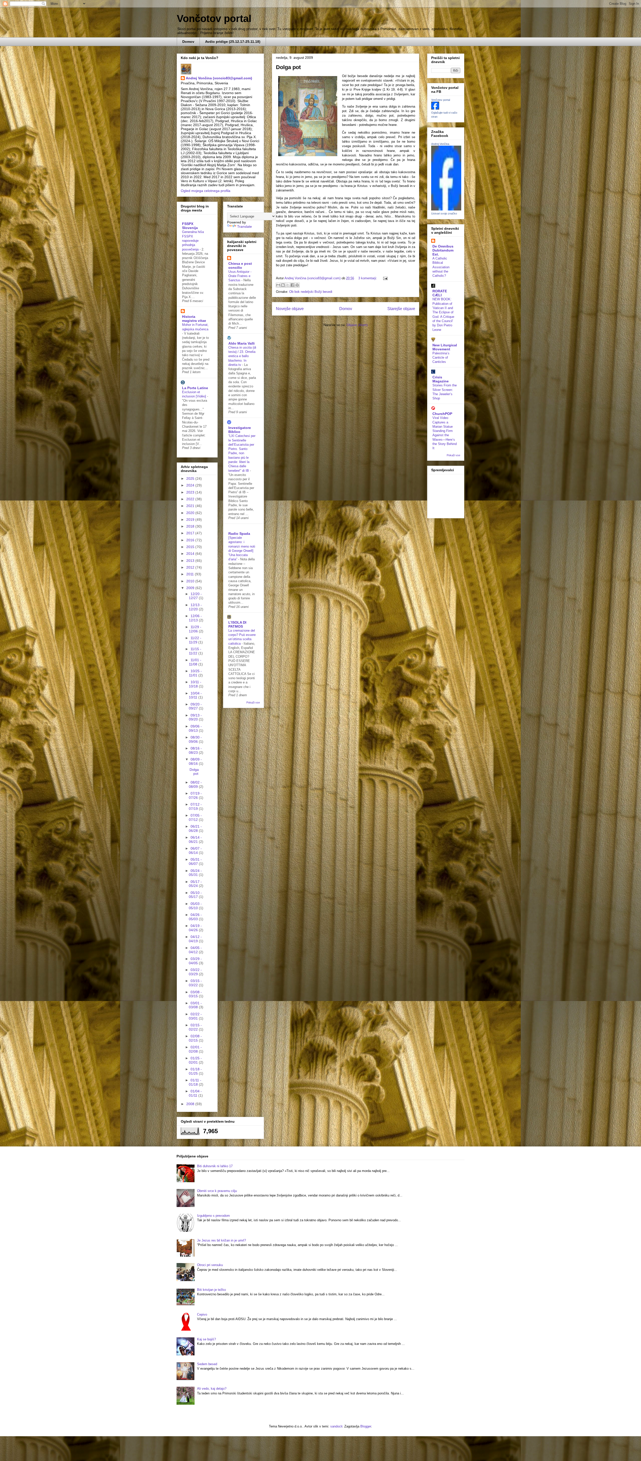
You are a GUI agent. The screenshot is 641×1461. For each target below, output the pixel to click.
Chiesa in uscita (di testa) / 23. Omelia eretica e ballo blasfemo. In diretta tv (242, 356)
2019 (190, 520)
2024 (190, 485)
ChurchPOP (442, 414)
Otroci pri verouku (210, 1265)
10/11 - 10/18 (195, 684)
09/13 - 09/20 (195, 717)
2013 (190, 561)
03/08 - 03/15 (195, 994)
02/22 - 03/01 (195, 1016)
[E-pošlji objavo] (384, 278)
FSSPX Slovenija (190, 226)
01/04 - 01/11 (195, 1093)
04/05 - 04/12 (195, 950)
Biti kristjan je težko (211, 1290)
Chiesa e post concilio (240, 266)
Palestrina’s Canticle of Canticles (440, 357)
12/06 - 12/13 (195, 618)
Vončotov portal (214, 18)
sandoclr (336, 1426)
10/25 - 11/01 (195, 673)
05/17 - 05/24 (195, 884)
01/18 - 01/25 (195, 1071)
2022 (190, 499)
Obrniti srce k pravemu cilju (217, 1191)
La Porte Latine (195, 388)
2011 (190, 574)
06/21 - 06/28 (195, 828)
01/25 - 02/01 (195, 1060)
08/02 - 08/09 (195, 784)
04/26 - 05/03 (195, 917)
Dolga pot (288, 67)
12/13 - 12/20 (195, 607)
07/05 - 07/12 (195, 817)
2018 (190, 526)
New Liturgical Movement (444, 347)
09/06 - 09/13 (195, 728)
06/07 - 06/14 (195, 850)
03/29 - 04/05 (195, 961)
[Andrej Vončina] (446, 209)
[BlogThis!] (282, 285)
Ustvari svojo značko (444, 213)
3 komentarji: (368, 278)
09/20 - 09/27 (195, 706)
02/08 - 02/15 (195, 1038)
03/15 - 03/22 (195, 983)
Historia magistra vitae (194, 319)
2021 (190, 506)
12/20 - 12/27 (195, 596)
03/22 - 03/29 (195, 972)
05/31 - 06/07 (195, 861)
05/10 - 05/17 (195, 895)
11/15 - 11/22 (195, 651)
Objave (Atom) (357, 325)
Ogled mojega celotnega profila (205, 191)
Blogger (365, 1426)
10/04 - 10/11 (195, 695)
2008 (190, 1104)
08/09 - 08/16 (195, 761)
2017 (190, 533)
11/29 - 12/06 (195, 629)
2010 (190, 581)
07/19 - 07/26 (195, 795)
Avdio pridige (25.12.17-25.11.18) (232, 42)
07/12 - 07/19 (195, 806)
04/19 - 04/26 (195, 928)
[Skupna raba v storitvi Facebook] (292, 285)
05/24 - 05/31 (195, 873)
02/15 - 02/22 (195, 1027)
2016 (190, 540)
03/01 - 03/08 (195, 1005)
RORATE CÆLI (439, 293)
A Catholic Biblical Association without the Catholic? (440, 267)
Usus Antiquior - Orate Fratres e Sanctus (239, 276)
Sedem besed (207, 1364)
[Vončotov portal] (435, 108)
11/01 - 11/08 (195, 662)
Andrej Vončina (440, 143)
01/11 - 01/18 (195, 1082)
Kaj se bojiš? (206, 1339)
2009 (190, 588)
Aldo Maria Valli (241, 343)
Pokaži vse (253, 702)
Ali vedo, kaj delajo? (211, 1388)
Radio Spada (239, 534)
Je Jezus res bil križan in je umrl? (221, 1240)
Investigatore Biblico (239, 430)
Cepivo (202, 1314)
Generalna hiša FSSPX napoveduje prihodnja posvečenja (193, 240)
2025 (190, 478)
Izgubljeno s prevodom (213, 1216)
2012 (190, 567)
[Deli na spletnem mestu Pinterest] (297, 285)
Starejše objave (401, 309)
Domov (188, 42)
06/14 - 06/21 (195, 839)
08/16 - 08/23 (195, 750)
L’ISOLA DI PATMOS (237, 624)
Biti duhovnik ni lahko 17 (215, 1166)
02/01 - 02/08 (195, 1049)
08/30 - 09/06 (195, 739)
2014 (190, 554)
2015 (190, 547)
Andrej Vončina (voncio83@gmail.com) (219, 78)
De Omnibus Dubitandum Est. (442, 250)
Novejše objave (290, 309)
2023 (190, 492)
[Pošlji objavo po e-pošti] (278, 285)
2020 (190, 513)
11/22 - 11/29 (195, 640)
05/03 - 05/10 (195, 906)
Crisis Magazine (440, 379)
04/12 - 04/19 (195, 939)
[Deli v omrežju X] (287, 285)
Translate (244, 226)
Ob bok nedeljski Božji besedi (310, 292)
